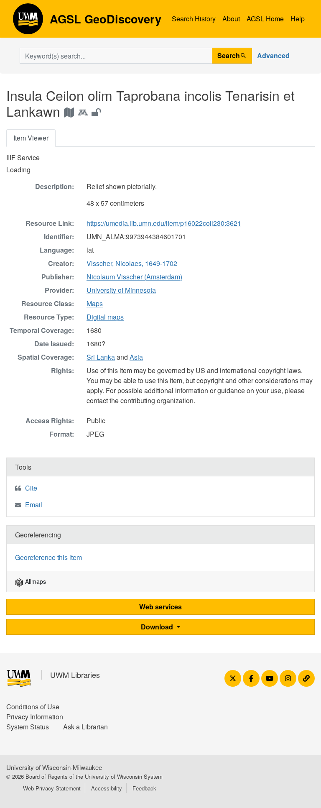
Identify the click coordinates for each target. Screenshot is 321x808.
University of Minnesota (121, 290)
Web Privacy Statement (52, 788)
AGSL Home (265, 18)
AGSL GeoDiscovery (28, 22)
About (231, 18)
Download (158, 627)
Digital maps (105, 317)
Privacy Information (34, 716)
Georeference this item (48, 557)
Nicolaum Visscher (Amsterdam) (134, 276)
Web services (160, 606)
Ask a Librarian (85, 726)
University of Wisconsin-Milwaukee (54, 767)
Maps (95, 303)
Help (297, 18)
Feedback (144, 788)
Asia (136, 357)
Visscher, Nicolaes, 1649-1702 (132, 263)
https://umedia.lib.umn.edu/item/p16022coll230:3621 (164, 223)
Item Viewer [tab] (30, 138)
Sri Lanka (101, 357)
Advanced (273, 55)
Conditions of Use (32, 706)
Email (33, 504)
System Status (27, 726)
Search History (194, 18)
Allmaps (34, 581)
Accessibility (106, 788)
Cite (31, 488)
